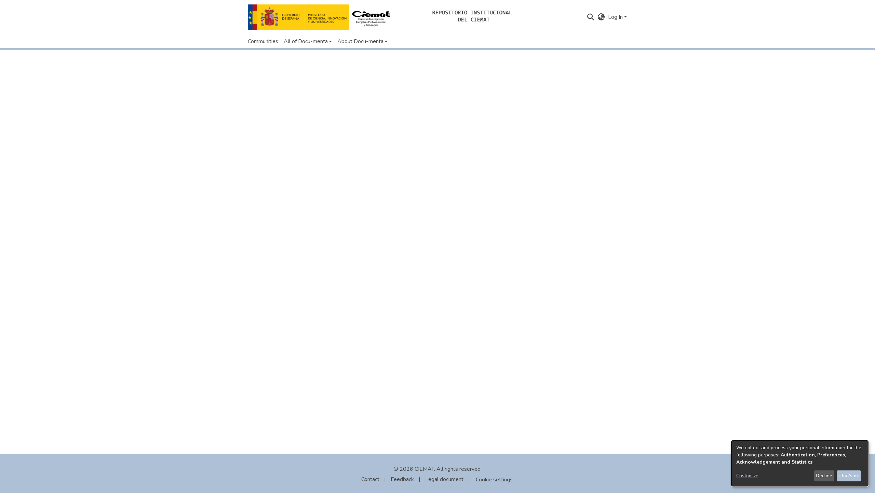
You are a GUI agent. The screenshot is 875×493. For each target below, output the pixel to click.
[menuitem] (308, 41)
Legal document (444, 479)
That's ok (848, 475)
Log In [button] (616, 17)
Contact (370, 479)
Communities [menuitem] (263, 41)
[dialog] (799, 463)
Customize (747, 475)
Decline (824, 475)
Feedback (402, 479)
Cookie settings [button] (494, 479)
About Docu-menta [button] (360, 41)
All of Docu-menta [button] (306, 41)
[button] (321, 17)
